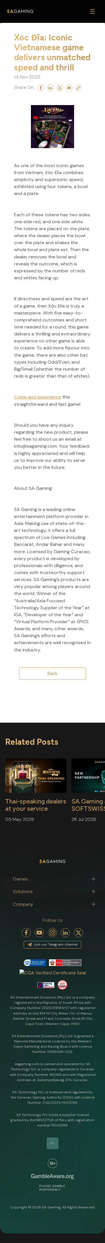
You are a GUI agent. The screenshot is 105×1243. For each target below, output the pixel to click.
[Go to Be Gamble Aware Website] (52, 1163)
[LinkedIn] (65, 932)
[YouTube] (39, 932)
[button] (52, 879)
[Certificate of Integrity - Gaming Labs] (45, 984)
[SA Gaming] (20, 11)
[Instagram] (52, 932)
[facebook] (26, 932)
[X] (78, 932)
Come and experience (37, 397)
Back (53, 673)
